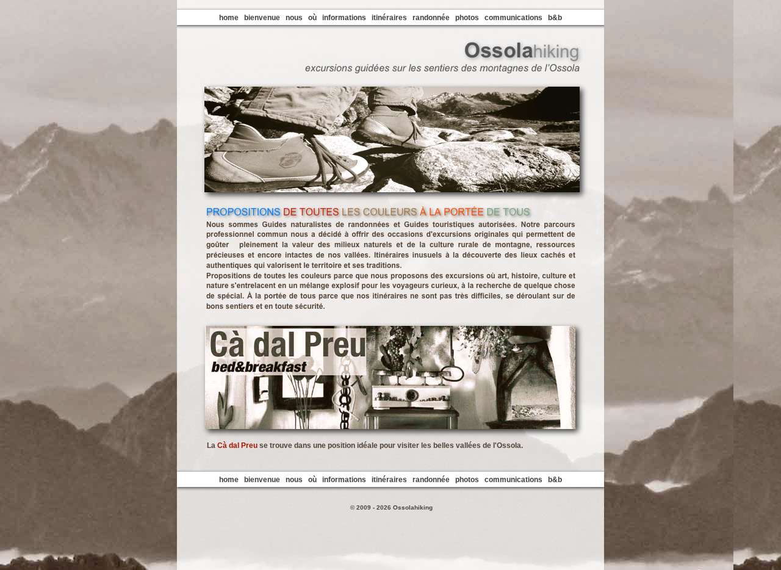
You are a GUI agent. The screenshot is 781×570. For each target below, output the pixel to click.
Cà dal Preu (237, 445)
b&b (555, 17)
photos (467, 17)
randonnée (431, 17)
